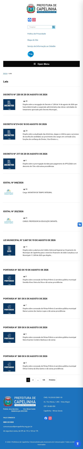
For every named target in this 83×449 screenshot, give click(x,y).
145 (43, 380)
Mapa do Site (32, 40)
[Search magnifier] (53, 27)
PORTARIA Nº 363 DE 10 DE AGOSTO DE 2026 (25, 269)
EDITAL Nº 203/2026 (13, 211)
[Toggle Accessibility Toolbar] (77, 443)
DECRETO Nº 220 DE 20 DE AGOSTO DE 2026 (25, 94)
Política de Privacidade (36, 34)
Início (5, 73)
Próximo (52, 380)
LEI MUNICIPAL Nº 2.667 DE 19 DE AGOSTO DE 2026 (29, 240)
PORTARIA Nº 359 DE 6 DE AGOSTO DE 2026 (25, 327)
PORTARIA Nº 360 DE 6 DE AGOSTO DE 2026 (25, 356)
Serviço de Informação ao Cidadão (41, 46)
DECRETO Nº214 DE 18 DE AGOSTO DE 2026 (25, 124)
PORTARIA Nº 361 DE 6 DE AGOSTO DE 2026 (25, 298)
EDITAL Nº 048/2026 (13, 182)
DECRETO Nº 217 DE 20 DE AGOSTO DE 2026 (25, 153)
